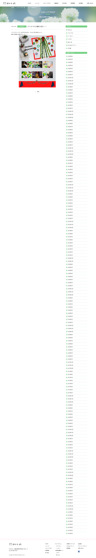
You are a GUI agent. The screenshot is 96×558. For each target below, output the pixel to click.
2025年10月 (70, 83)
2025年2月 (70, 105)
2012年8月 (70, 481)
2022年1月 (70, 218)
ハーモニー (21, 26)
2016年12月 (70, 395)
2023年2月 (70, 178)
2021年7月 (70, 236)
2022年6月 (70, 203)
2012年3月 (70, 496)
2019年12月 (70, 288)
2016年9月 (70, 405)
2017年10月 (70, 368)
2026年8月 (70, 56)
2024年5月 (70, 132)
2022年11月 (70, 187)
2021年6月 (70, 239)
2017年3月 (70, 389)
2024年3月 (70, 138)
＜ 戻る (37, 91)
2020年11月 (70, 261)
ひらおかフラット (72, 45)
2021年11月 (70, 224)
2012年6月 (70, 487)
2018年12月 (70, 325)
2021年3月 (70, 249)
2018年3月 (70, 353)
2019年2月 (70, 319)
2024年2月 (70, 141)
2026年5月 (70, 65)
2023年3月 (70, 175)
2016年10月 (70, 402)
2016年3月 (70, 423)
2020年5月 (70, 273)
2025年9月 (70, 86)
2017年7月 (70, 377)
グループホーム (58, 543)
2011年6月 (70, 521)
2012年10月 (70, 475)
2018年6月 (70, 343)
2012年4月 (70, 493)
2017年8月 (70, 374)
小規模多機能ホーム (59, 550)
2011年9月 (70, 512)
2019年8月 (70, 301)
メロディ (70, 39)
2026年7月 (70, 59)
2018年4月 (70, 349)
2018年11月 (70, 328)
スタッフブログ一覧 (21, 7)
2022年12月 (70, 184)
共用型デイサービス (71, 543)
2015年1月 (70, 447)
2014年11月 (70, 454)
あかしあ (70, 42)
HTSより (70, 29)
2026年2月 (70, 71)
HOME (29, 3)
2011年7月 (70, 518)
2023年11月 (70, 151)
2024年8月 (70, 123)
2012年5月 (70, 490)
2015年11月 (70, 432)
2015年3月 (70, 444)
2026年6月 (70, 62)
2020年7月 (70, 267)
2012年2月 (70, 499)
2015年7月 (70, 438)
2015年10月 (70, 435)
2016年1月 (70, 426)
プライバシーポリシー (82, 546)
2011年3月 (70, 530)
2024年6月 (70, 129)
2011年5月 (70, 524)
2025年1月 (70, 108)
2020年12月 (70, 258)
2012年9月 (70, 478)
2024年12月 (70, 111)
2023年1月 (70, 181)
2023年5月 (70, 169)
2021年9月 (70, 230)
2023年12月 (70, 148)
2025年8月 (70, 89)
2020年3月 (70, 279)
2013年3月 (70, 466)
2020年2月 (70, 282)
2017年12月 (70, 362)
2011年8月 (70, 515)
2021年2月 (70, 252)
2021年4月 (70, 245)
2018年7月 (70, 340)
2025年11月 (70, 80)
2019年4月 (70, 313)
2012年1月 (70, 502)
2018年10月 (70, 331)
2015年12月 (70, 429)
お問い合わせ (90, 3)
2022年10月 (70, 190)
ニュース (37, 3)
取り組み (65, 3)
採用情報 (73, 3)
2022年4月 (70, 209)
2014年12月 (70, 450)
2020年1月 (70, 285)
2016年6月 (70, 414)
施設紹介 (56, 3)
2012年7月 (70, 484)
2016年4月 (70, 420)
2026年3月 (70, 68)
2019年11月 (70, 291)
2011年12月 (70, 506)
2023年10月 (70, 154)
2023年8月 (70, 160)
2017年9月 (70, 371)
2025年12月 (70, 77)
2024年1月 (70, 145)
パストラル (70, 33)
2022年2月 (70, 215)
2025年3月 (70, 102)
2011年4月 (70, 527)
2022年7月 (70, 200)
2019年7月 (70, 304)
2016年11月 (70, 398)
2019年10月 (70, 294)
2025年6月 (70, 96)
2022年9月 (70, 193)
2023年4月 (70, 172)
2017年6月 (70, 380)
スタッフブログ (47, 3)
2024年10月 (70, 117)
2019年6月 (70, 307)
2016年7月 (70, 411)
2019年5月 (70, 310)
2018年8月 (70, 337)
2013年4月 (70, 463)
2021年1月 (70, 255)
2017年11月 (70, 365)
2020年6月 (70, 270)
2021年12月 (70, 221)
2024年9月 (70, 120)
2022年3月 (70, 212)
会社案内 (81, 3)
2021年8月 (70, 233)
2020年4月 (70, 276)
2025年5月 (70, 99)
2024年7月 (70, 126)
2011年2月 (70, 533)
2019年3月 (70, 316)
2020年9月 (70, 264)
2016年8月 (70, 408)
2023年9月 (70, 157)
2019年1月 (70, 322)
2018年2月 (70, 356)
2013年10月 (70, 457)
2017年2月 (70, 392)
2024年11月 (70, 114)
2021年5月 (70, 242)
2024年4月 (70, 135)
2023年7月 (70, 163)
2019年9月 (70, 297)
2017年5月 (70, 383)
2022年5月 (70, 206)
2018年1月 (70, 359)
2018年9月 (70, 334)
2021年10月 (70, 227)
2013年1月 (70, 469)
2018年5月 (70, 346)
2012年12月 (70, 472)
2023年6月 (70, 166)
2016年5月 (70, 417)
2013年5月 (70, 460)
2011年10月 (70, 509)
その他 (69, 48)
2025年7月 (70, 93)
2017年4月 (70, 386)
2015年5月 (70, 441)
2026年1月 (70, 74)
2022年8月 (70, 197)
